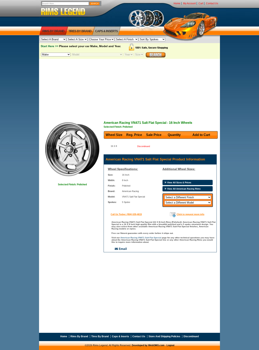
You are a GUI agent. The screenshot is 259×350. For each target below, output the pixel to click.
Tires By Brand (100, 336)
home (177, 3)
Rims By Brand (53, 31)
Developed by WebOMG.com (148, 345)
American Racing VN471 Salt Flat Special (140, 238)
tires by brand (79, 31)
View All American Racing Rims (184, 189)
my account (189, 3)
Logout (170, 345)
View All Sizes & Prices (179, 182)
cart (200, 3)
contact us (212, 3)
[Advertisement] (129, 87)
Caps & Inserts (106, 31)
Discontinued (191, 336)
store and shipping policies (164, 336)
